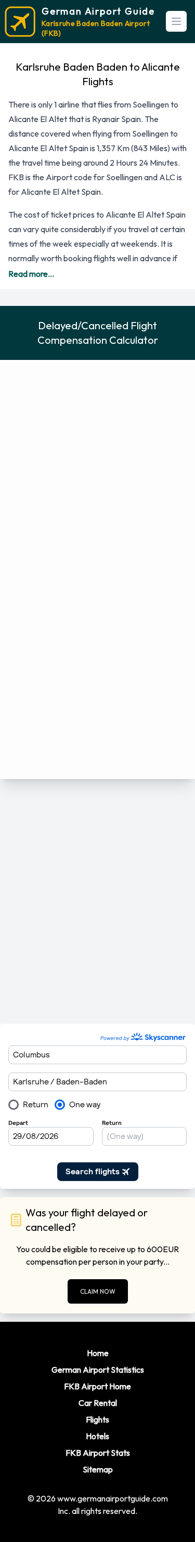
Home (98, 1353)
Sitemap (98, 1469)
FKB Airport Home (97, 1386)
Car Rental (98, 1403)
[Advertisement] (97, 901)
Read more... (31, 274)
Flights (97, 1419)
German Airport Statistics (97, 1369)
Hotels (97, 1436)
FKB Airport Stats (98, 1452)
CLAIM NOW (97, 1291)
